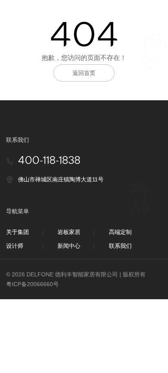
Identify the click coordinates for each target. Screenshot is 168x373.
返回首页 (84, 73)
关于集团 (17, 232)
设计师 (14, 246)
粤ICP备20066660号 (32, 284)
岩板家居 (68, 232)
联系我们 (120, 246)
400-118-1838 (49, 160)
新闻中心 (68, 246)
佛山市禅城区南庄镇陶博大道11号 (61, 179)
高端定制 (120, 232)
